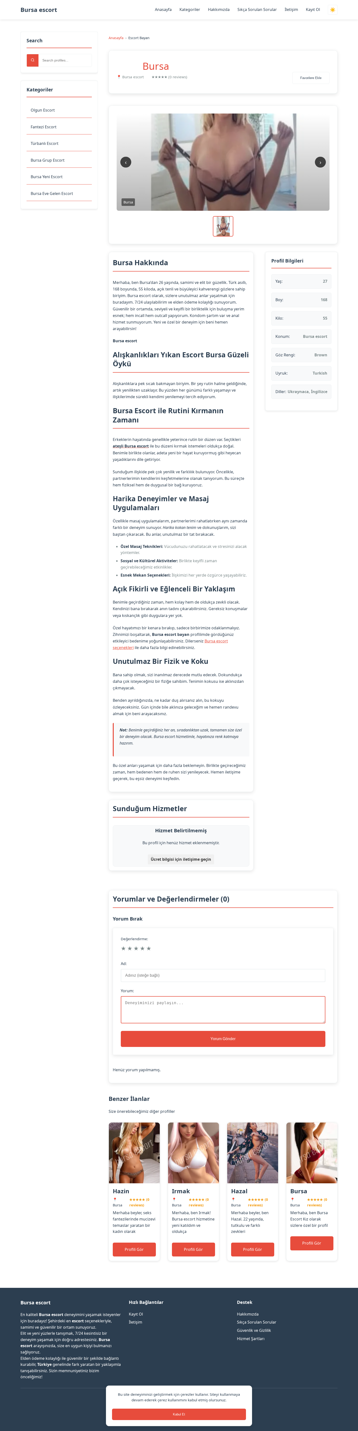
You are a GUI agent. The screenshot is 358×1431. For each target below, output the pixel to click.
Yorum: (127, 990)
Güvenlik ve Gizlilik (254, 1330)
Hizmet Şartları (250, 1338)
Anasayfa (163, 9)
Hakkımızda (219, 9)
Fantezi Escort (44, 127)
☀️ (333, 9)
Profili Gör (134, 1249)
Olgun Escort (43, 110)
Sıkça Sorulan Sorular (257, 9)
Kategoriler (189, 9)
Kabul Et (179, 1414)
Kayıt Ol (313, 9)
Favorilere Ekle (310, 78)
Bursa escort (38, 10)
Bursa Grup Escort (48, 160)
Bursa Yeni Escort (47, 176)
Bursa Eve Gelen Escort (52, 193)
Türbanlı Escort (44, 143)
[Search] (32, 60)
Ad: (124, 963)
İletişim (291, 9)
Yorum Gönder (223, 1039)
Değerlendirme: (134, 938)
